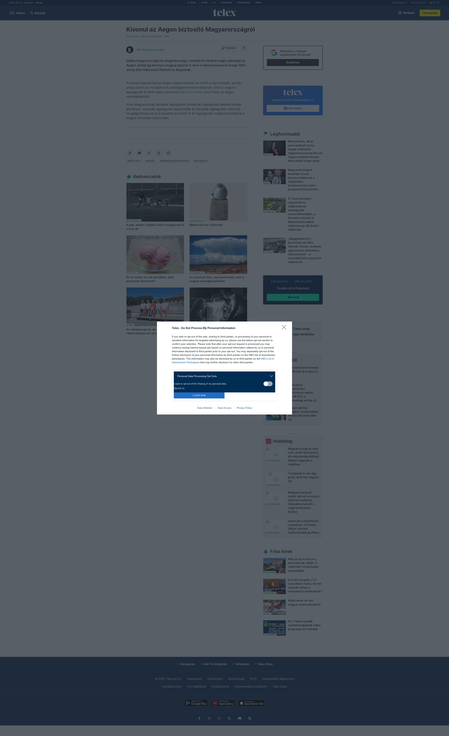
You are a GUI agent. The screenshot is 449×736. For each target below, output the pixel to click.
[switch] (268, 383)
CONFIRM (199, 395)
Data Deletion (204, 407)
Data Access (224, 407)
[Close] (285, 328)
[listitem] (223, 376)
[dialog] (224, 368)
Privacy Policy (244, 407)
